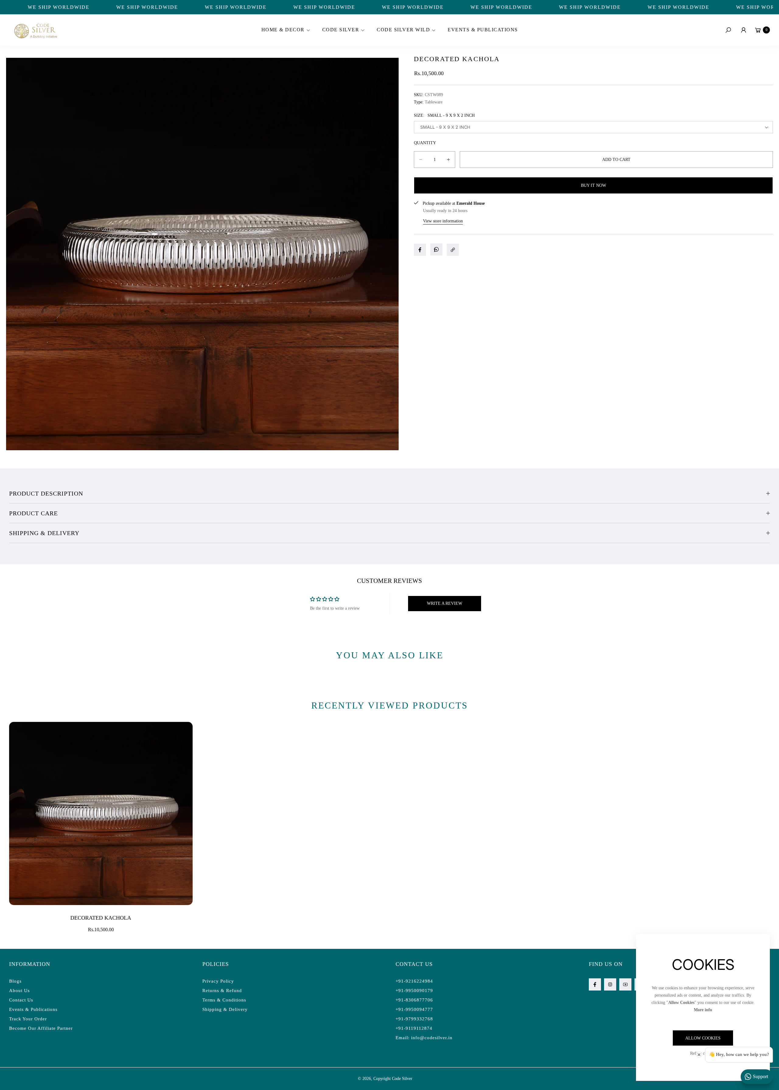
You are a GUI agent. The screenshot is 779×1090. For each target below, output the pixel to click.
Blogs (15, 981)
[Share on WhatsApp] (436, 249)
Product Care (33, 513)
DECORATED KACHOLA (100, 918)
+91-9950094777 (414, 1009)
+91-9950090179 (414, 990)
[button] (285, 30)
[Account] (743, 30)
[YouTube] (625, 984)
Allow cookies (703, 1038)
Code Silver (402, 1078)
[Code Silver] (35, 30)
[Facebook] (595, 984)
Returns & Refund (222, 990)
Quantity (425, 143)
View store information (443, 221)
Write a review (444, 603)
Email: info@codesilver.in (424, 1037)
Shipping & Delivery (44, 533)
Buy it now (593, 185)
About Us (19, 990)
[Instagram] (610, 984)
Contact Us (21, 1000)
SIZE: (444, 115)
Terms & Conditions (224, 1000)
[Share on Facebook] (420, 250)
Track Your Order (28, 1018)
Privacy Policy (218, 981)
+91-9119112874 (414, 1028)
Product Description (46, 493)
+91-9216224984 (414, 981)
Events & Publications (33, 1009)
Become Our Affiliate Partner (41, 1028)
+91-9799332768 (414, 1018)
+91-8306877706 (414, 1000)
